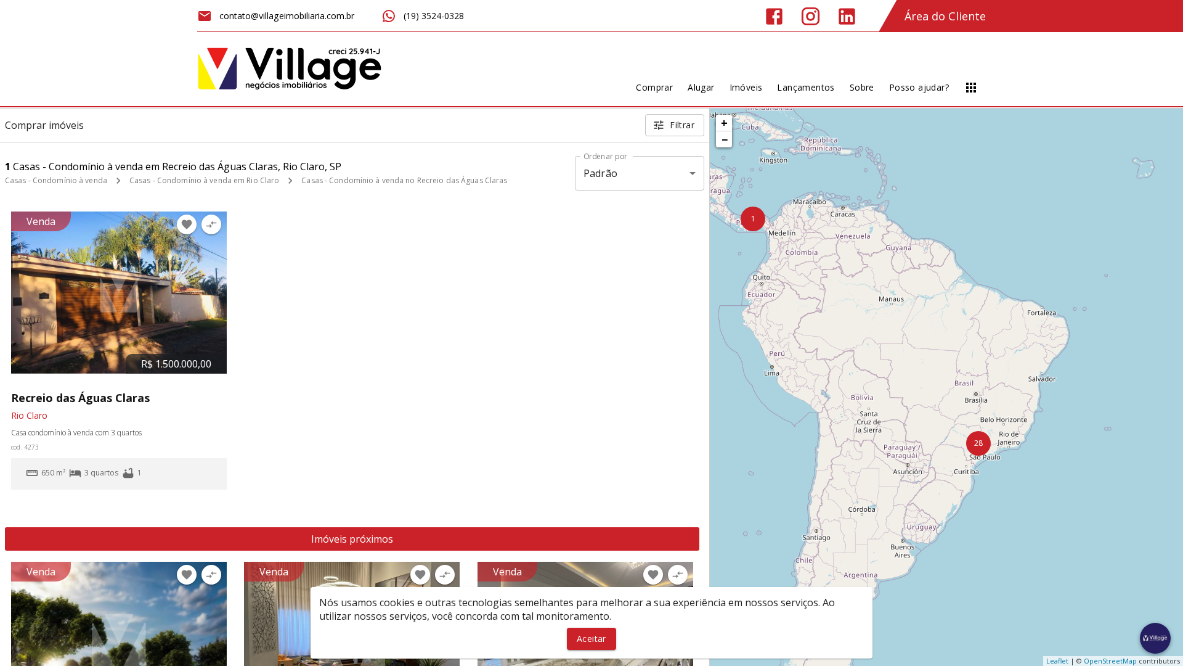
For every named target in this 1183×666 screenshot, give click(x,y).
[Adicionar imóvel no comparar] (211, 224)
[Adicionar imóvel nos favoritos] (187, 224)
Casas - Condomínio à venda (56, 180)
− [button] (725, 139)
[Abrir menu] (971, 87)
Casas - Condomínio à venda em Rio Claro (204, 180)
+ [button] (724, 122)
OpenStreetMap (1110, 660)
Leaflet (1057, 660)
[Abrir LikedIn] (847, 16)
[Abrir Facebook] (774, 16)
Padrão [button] (600, 173)
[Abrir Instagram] (810, 16)
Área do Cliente (945, 16)
